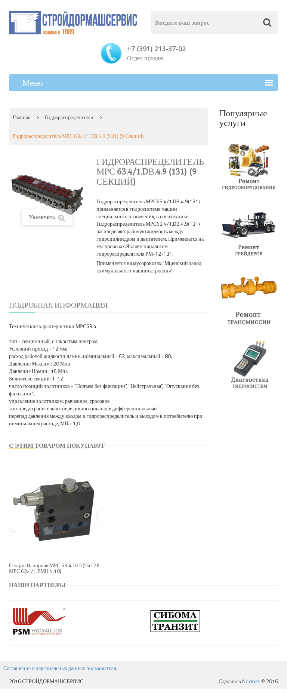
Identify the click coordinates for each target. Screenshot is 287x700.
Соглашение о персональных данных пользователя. (60, 668)
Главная (21, 117)
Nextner (251, 681)
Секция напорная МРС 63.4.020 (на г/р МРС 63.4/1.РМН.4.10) (54, 568)
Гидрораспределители (68, 117)
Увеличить (42, 217)
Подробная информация (58, 305)
